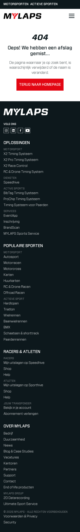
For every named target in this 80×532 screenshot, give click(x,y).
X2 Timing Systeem (18, 154)
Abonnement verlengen (21, 413)
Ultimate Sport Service (21, 504)
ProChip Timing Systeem (22, 199)
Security (10, 522)
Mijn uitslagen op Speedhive (24, 362)
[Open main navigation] (71, 16)
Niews (8, 445)
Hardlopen (11, 303)
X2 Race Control (16, 166)
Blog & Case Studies (19, 451)
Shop (7, 368)
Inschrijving (12, 221)
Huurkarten (12, 281)
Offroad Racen (14, 292)
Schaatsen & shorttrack (21, 333)
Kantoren (10, 463)
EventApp (11, 215)
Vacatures (11, 457)
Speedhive (11, 182)
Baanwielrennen (15, 321)
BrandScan (12, 227)
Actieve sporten (44, 4)
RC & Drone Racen (17, 286)
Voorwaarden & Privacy (20, 516)
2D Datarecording (17, 498)
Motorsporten (16, 4)
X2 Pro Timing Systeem (21, 160)
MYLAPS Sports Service (21, 233)
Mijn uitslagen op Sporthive (23, 385)
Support (10, 475)
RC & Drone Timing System (23, 171)
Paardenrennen (15, 339)
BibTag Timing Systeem (21, 193)
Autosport (11, 257)
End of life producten (19, 487)
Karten (9, 275)
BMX (7, 327)
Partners (10, 469)
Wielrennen (12, 315)
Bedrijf (8, 433)
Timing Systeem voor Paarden (26, 205)
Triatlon (9, 309)
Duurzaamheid (14, 439)
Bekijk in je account (17, 407)
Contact (10, 481)
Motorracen (12, 263)
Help (7, 374)
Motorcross (12, 269)
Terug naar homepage (40, 84)
